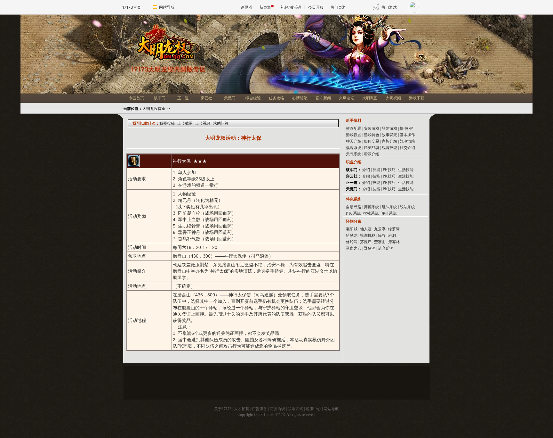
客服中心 (313, 409)
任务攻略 (276, 98)
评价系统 (389, 213)
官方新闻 (323, 98)
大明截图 (370, 98)
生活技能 (405, 170)
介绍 (366, 170)
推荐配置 (353, 128)
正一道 (183, 98)
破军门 (159, 98)
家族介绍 (390, 141)
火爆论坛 (346, 98)
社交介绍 (407, 147)
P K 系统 (353, 213)
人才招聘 (241, 409)
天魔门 (230, 98)
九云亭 (380, 229)
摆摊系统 (371, 213)
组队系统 (389, 207)
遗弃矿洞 (385, 248)
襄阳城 (351, 229)
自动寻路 (353, 207)
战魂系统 (353, 147)
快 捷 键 (406, 128)
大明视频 (393, 98)
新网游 (246, 7)
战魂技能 (389, 147)
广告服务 (259, 409)
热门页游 (338, 7)
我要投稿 (167, 123)
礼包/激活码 (291, 7)
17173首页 (131, 7)
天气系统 (353, 154)
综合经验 (253, 98)
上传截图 (185, 123)
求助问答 (220, 123)
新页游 (265, 7)
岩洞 (392, 235)
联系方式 (295, 409)
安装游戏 (371, 128)
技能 (376, 170)
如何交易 (371, 141)
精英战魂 (371, 147)
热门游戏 (389, 7)
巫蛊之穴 (353, 248)
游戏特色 (371, 135)
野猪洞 (369, 248)
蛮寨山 (380, 242)
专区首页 (136, 98)
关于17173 (222, 409)
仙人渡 (366, 229)
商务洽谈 (277, 409)
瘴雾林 (394, 242)
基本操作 (407, 135)
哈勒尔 (351, 235)
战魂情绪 (407, 141)
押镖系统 (371, 207)
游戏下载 (416, 98)
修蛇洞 (351, 242)
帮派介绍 (371, 154)
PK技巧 (389, 170)
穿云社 (206, 98)
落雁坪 (366, 242)
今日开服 (316, 7)
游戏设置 (353, 135)
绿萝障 (394, 229)
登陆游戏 (389, 128)
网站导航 (166, 7)
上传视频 (203, 123)
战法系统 (407, 207)
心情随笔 (300, 98)
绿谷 (382, 235)
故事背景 (389, 135)
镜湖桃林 (367, 235)
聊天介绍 (353, 141)
